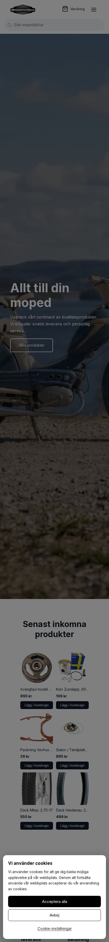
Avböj (54, 915)
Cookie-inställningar (55, 928)
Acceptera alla (54, 901)
